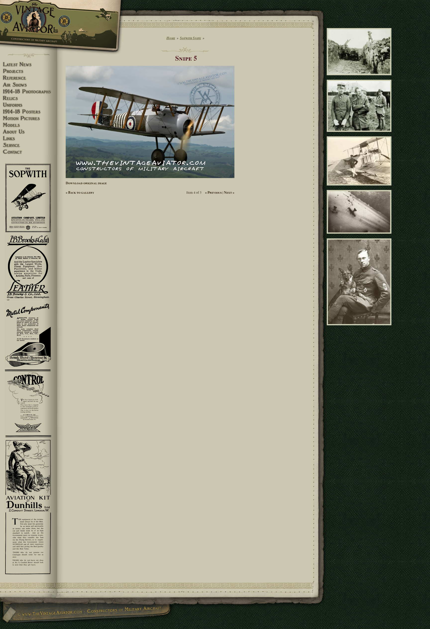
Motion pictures (28, 118)
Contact (28, 151)
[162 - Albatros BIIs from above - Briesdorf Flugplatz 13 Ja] (360, 235)
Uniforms (28, 105)
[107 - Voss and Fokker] (360, 134)
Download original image (86, 183)
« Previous (213, 192)
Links (28, 138)
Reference (28, 77)
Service (28, 145)
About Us (28, 131)
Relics (28, 98)
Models (28, 125)
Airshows (28, 84)
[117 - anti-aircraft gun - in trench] (360, 77)
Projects (28, 71)
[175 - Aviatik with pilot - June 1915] (360, 187)
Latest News (28, 64)
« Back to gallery (80, 192)
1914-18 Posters (28, 111)
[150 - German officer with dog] (360, 327)
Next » (229, 192)
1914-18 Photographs (28, 91)
